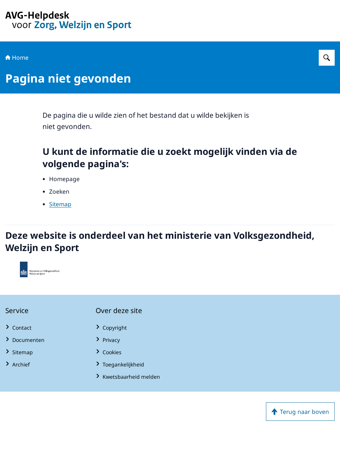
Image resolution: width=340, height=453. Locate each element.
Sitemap (60, 204)
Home (20, 57)
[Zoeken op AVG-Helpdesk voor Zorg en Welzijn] (327, 58)
